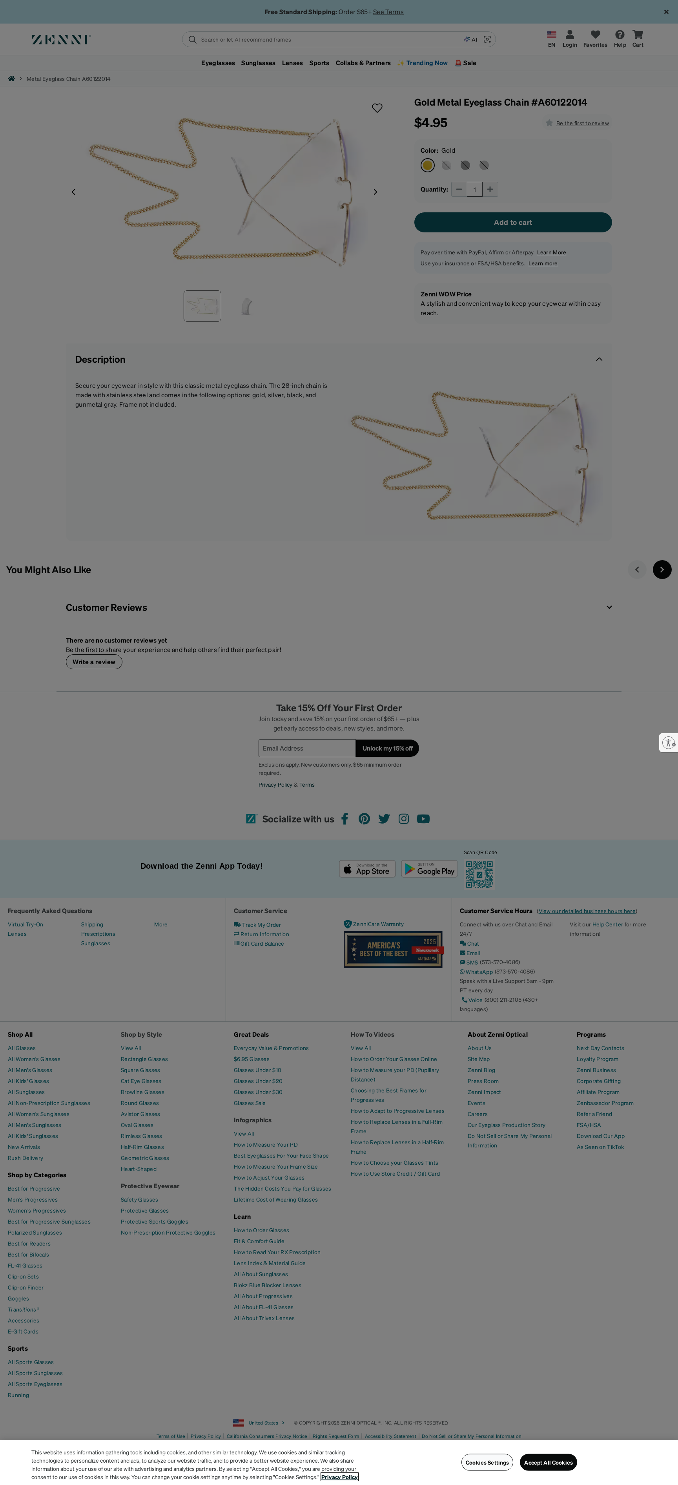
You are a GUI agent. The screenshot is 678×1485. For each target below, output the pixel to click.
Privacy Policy (339, 1476)
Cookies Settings (487, 1462)
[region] (339, 1462)
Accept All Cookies (548, 1462)
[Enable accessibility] (668, 742)
